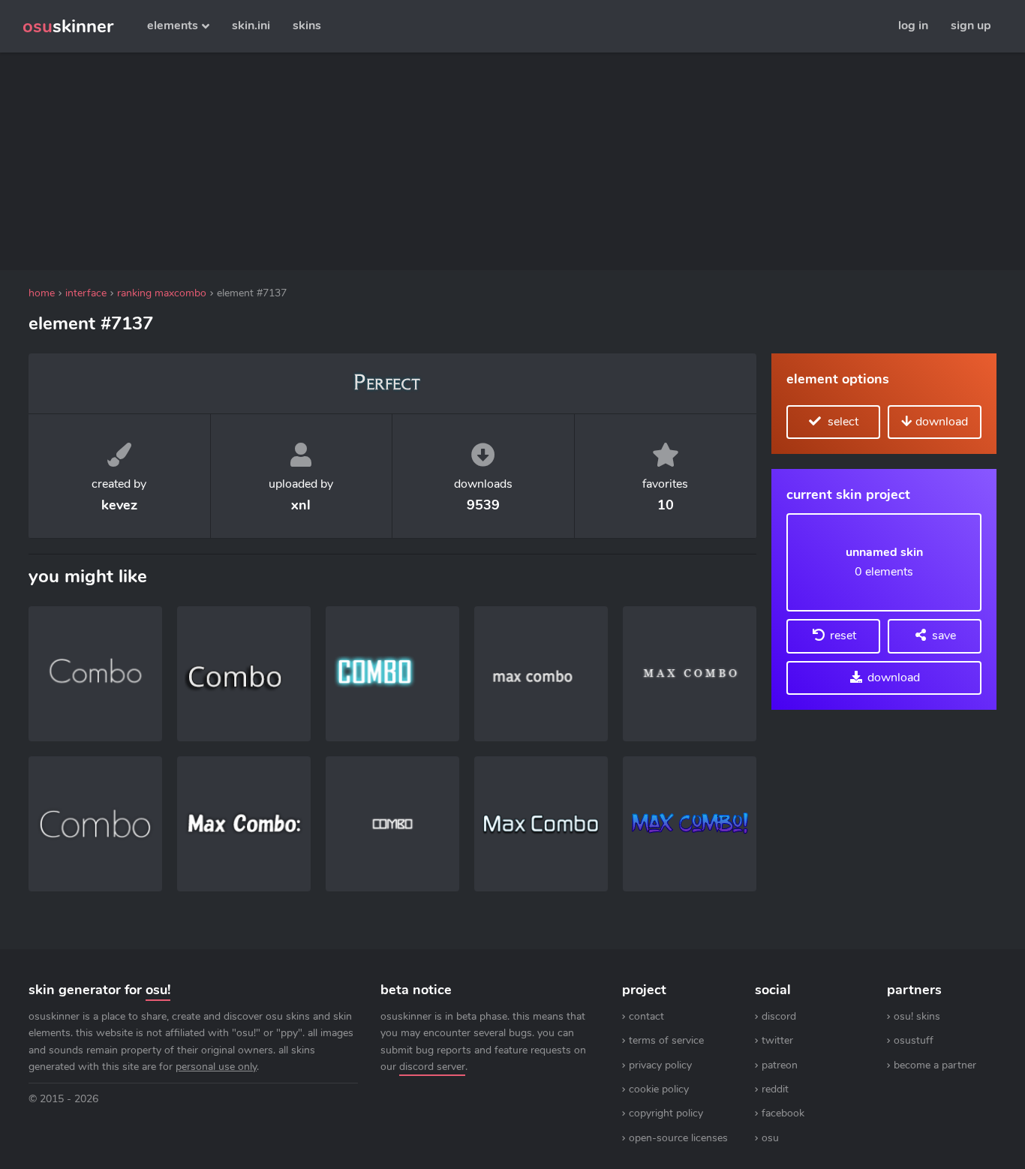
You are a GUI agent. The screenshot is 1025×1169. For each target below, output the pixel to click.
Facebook (783, 1113)
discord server (432, 1066)
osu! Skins (917, 1016)
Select (841, 421)
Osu (770, 1138)
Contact (646, 1016)
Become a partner (935, 1065)
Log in (913, 25)
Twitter (777, 1040)
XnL (301, 505)
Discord (779, 1016)
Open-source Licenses (678, 1138)
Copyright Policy (666, 1113)
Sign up (971, 25)
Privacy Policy (660, 1065)
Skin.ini (251, 25)
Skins (307, 25)
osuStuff (913, 1040)
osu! (158, 990)
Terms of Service (666, 1040)
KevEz (119, 505)
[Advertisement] (392, 161)
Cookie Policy (659, 1089)
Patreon (780, 1065)
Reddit (775, 1089)
